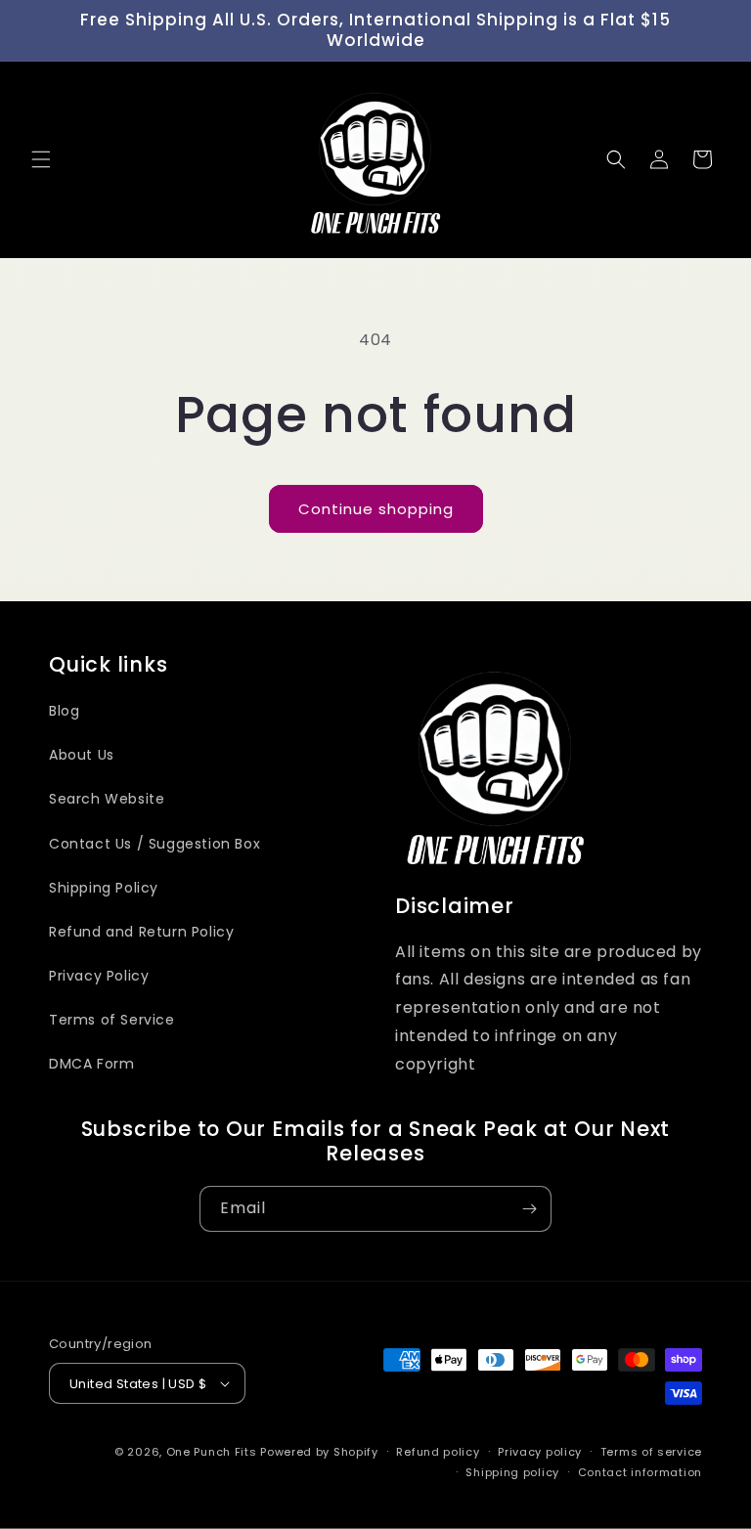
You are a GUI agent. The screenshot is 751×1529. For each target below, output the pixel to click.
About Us (81, 754)
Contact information (640, 1472)
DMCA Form (91, 1063)
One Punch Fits (211, 1452)
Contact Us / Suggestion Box (154, 843)
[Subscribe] (529, 1209)
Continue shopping (376, 509)
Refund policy (437, 1452)
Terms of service (651, 1452)
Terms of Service (112, 1019)
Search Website (106, 798)
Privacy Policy (99, 975)
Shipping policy (512, 1472)
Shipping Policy (103, 887)
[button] (41, 159)
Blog (64, 711)
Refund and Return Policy (141, 931)
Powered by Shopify (319, 1452)
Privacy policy (540, 1452)
